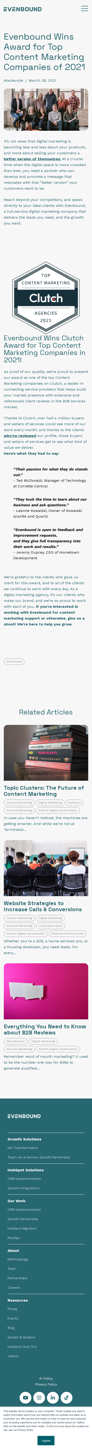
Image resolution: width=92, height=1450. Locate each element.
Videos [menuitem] (13, 1356)
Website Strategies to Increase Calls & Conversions (43, 906)
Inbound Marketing (19, 810)
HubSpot (74, 802)
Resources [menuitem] (18, 1300)
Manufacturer (15, 1041)
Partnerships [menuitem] (17, 1278)
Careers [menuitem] (14, 1287)
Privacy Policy (46, 1384)
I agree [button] (46, 1440)
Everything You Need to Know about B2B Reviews (45, 1029)
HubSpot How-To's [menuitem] (22, 1346)
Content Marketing (19, 802)
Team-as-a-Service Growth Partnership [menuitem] (39, 1157)
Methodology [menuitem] (18, 1259)
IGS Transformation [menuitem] (23, 1148)
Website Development (67, 933)
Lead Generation (51, 925)
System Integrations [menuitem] (24, 1188)
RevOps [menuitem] (14, 1238)
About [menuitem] (13, 1250)
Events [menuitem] (13, 1318)
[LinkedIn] (53, 1398)
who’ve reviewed (20, 435)
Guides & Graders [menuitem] (21, 1337)
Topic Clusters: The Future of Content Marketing (44, 790)
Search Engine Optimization (58, 810)
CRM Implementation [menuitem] (24, 1178)
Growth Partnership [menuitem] (23, 1219)
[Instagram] (39, 1398)
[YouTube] (25, 1398)
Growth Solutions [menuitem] (24, 1139)
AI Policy (46, 1378)
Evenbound (14, 661)
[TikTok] (66, 1398)
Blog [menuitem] (11, 1328)
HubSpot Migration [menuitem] (22, 1228)
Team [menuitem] (12, 1268)
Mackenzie (13, 80)
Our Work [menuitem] (16, 1201)
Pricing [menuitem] (12, 1309)
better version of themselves (32, 159)
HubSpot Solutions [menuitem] (26, 1170)
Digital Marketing (50, 802)
